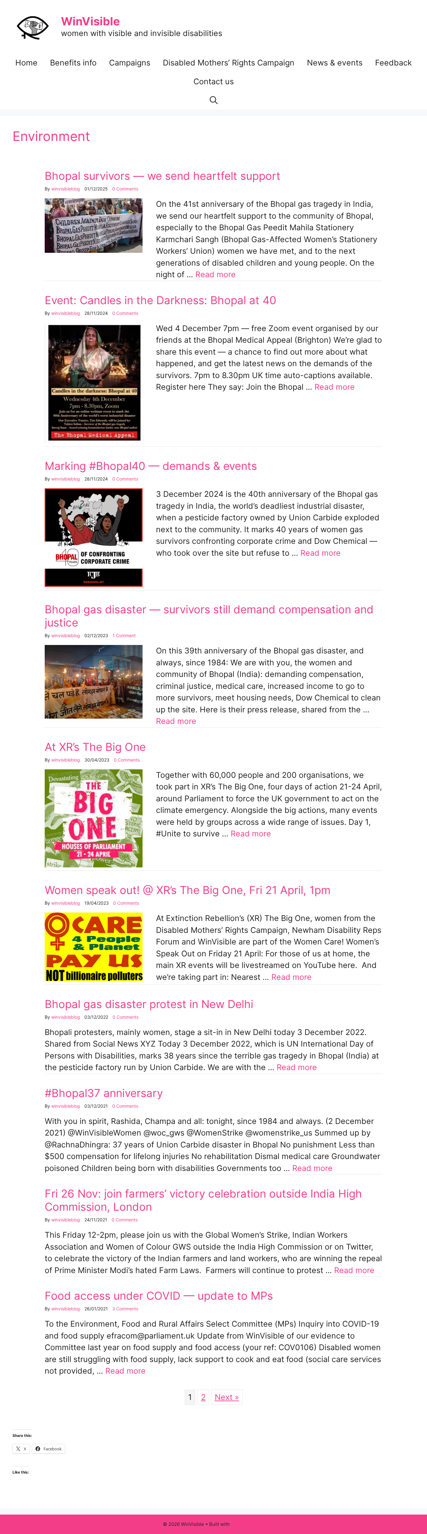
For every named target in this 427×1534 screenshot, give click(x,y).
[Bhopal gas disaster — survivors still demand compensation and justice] (94, 715)
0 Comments (125, 188)
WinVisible (90, 21)
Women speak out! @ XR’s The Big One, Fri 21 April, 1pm (187, 890)
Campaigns (129, 62)
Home (26, 62)
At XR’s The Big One (95, 746)
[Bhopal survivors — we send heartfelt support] (94, 250)
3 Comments (125, 1308)
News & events (335, 62)
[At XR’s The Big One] (94, 864)
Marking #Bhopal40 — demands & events (151, 465)
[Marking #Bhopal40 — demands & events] (94, 584)
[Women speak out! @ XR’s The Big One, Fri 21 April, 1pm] (94, 978)
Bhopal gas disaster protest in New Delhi (149, 1004)
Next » (227, 1397)
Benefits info (73, 62)
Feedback (393, 62)
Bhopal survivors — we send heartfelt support (162, 175)
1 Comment (124, 635)
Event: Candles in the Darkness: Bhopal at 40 (160, 300)
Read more (215, 274)
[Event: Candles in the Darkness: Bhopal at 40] (94, 440)
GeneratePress (247, 1524)
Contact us (213, 81)
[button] (213, 100)
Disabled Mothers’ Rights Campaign (228, 62)
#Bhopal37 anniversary (104, 1093)
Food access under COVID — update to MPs (159, 1295)
